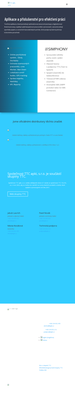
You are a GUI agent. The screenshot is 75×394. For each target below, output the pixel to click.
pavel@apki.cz (43, 221)
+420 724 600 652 (13, 218)
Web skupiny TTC (18, 194)
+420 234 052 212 (45, 229)
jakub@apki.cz (12, 221)
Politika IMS (43, 370)
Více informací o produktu (18, 93)
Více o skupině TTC (45, 365)
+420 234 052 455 (13, 231)
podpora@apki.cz (44, 231)
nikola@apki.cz (12, 233)
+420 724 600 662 (45, 218)
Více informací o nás (19, 154)
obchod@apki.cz (49, 326)
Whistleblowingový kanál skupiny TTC (51, 368)
